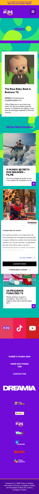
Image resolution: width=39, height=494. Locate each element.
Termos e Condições (21, 485)
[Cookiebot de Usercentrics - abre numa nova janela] (28, 223)
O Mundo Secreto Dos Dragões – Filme (18, 172)
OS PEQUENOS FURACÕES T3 (14, 292)
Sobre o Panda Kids (19, 356)
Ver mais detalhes (26, 258)
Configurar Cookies (19, 490)
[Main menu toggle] (33, 11)
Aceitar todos (19, 264)
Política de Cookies (25, 487)
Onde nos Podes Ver (19, 365)
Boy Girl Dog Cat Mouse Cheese (20, 3)
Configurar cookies (18, 270)
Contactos (19, 374)
